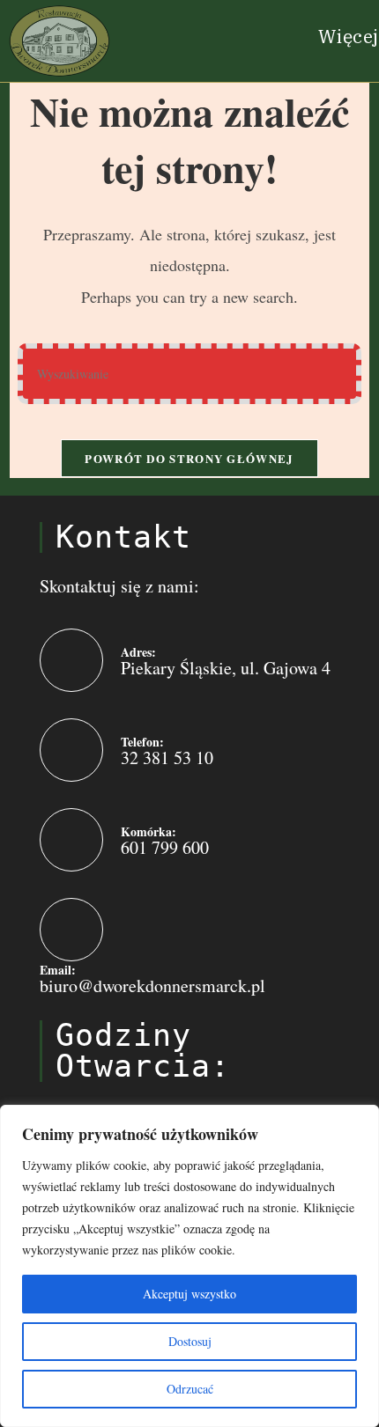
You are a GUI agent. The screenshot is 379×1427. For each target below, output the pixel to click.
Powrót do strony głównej (189, 458)
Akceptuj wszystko (189, 1293)
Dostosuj (190, 1341)
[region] (189, 1266)
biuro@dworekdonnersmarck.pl (152, 985)
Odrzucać (190, 1388)
